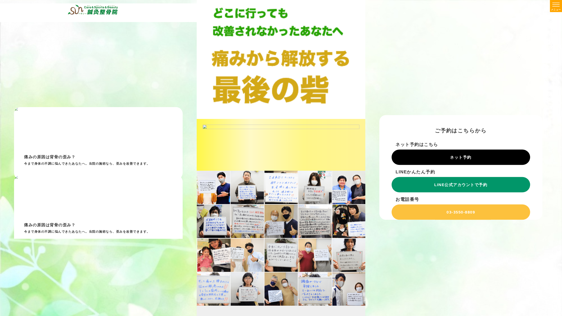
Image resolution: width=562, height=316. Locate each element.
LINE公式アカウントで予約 (460, 185)
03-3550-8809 (461, 212)
